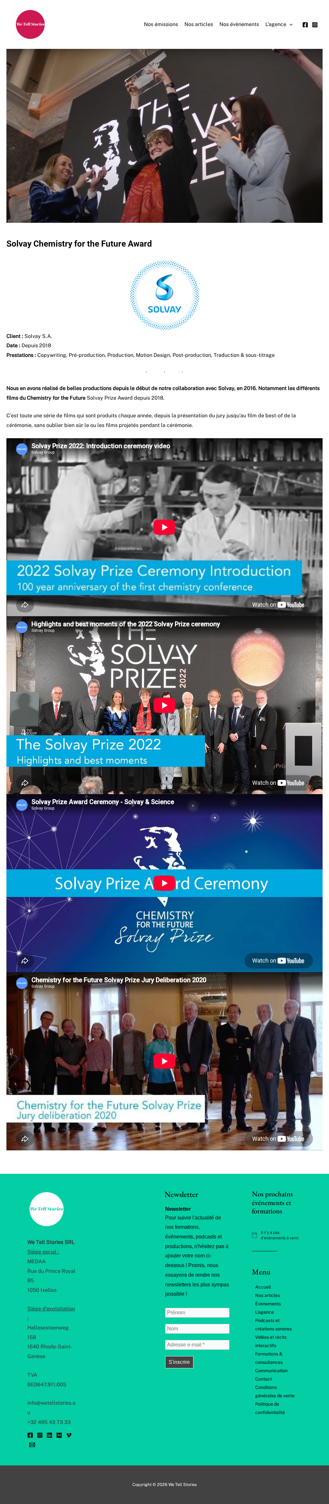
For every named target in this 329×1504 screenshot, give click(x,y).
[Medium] (59, 1435)
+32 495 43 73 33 (49, 1422)
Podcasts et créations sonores (273, 1324)
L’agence (264, 1312)
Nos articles (267, 1295)
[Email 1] (32, 1445)
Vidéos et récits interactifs (271, 1341)
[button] (289, 24)
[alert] (277, 1235)
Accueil (263, 1287)
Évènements (268, 1303)
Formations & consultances (269, 1358)
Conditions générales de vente (275, 1391)
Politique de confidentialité (270, 1408)
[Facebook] (305, 25)
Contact (263, 1379)
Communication (271, 1370)
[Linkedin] (49, 1435)
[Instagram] (315, 25)
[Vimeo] (69, 1435)
